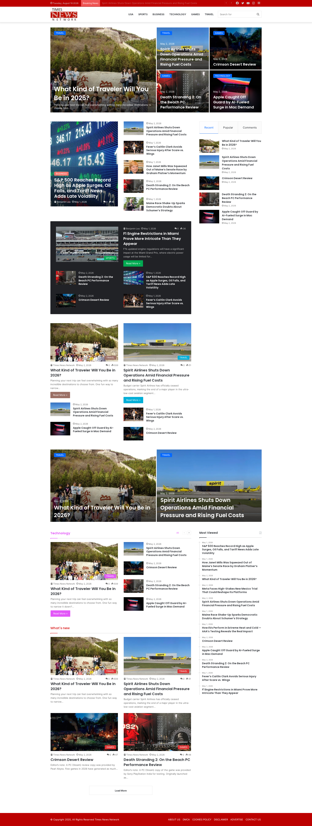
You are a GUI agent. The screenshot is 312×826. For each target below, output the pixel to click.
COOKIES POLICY (201, 819)
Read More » (133, 263)
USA (130, 14)
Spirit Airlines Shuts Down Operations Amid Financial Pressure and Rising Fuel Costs (181, 57)
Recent (208, 127)
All (177, 532)
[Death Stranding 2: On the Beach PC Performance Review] (183, 91)
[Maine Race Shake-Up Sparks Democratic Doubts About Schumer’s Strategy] (134, 204)
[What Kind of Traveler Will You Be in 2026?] (103, 69)
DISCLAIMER (221, 819)
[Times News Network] (63, 14)
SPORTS (143, 14)
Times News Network (64, 365)
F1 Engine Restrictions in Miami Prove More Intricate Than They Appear (152, 238)
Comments (250, 127)
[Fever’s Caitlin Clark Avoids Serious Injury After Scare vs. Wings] (134, 147)
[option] (156, 69)
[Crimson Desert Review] (236, 48)
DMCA (186, 819)
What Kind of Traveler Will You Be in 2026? (102, 511)
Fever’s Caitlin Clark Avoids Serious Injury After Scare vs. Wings (165, 150)
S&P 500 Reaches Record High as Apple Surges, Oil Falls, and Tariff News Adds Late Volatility (166, 282)
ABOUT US (174, 819)
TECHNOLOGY (177, 14)
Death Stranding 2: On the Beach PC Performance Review (180, 102)
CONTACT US (253, 819)
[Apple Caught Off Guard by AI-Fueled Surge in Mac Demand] (236, 91)
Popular (228, 127)
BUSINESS (158, 14)
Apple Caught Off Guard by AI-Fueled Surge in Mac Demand (233, 102)
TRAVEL (209, 14)
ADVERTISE (236, 819)
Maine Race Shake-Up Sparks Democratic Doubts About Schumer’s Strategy (165, 206)
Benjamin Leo (64, 201)
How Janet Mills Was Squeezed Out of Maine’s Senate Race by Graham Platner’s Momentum (166, 169)
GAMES (195, 14)
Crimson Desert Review (115, 3)
